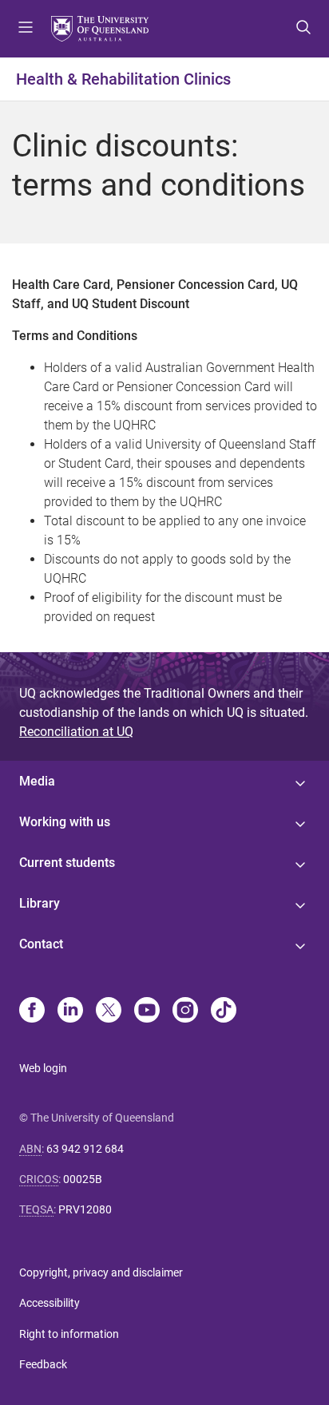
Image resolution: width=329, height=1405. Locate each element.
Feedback (43, 1364)
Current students (67, 862)
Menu (25, 28)
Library (39, 903)
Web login (43, 1068)
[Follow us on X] (108, 1011)
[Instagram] (185, 1011)
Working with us (64, 821)
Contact (41, 944)
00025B (82, 1179)
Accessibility (49, 1302)
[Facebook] (32, 1011)
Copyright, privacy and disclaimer (101, 1272)
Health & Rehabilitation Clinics (123, 79)
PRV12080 (85, 1209)
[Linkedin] (70, 1011)
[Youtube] (147, 1011)
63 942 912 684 (85, 1148)
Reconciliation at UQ (76, 731)
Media (37, 781)
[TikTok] (223, 1011)
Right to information (69, 1334)
